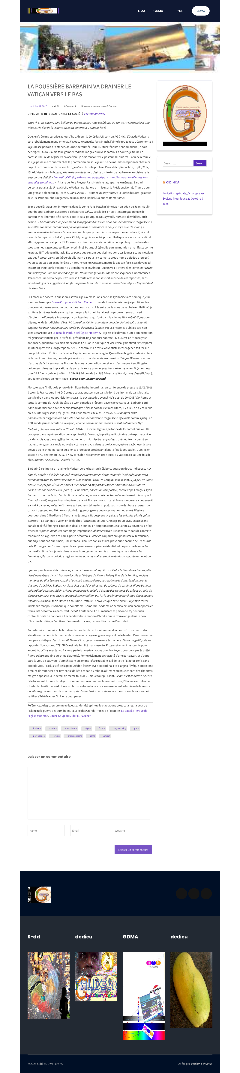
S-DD (180, 11)
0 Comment (70, 106)
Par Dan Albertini (94, 114)
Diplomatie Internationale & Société (98, 106)
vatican (106, 735)
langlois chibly (119, 728)
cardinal (53, 728)
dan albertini (71, 728)
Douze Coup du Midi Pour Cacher (72, 302)
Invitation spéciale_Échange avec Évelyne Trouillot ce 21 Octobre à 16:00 (184, 198)
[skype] (206, 893)
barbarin (37, 728)
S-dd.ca (41, 1064)
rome (92, 735)
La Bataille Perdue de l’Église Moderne (76, 333)
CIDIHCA (172, 182)
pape (136, 728)
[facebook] (181, 893)
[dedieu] (49, 985)
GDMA (201, 11)
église (88, 728)
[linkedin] (194, 893)
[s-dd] (43, 10)
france (102, 728)
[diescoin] (185, 115)
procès (56, 735)
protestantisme (75, 735)
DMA (141, 11)
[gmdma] (191, 990)
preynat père (39, 735)
